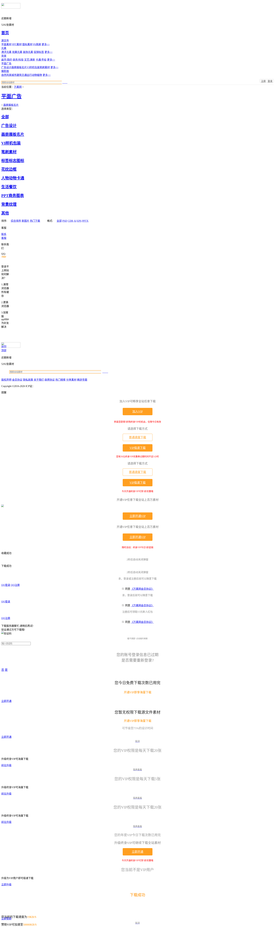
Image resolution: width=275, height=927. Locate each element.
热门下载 (35, 220)
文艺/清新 (29, 59)
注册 (263, 81)
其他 (5, 213)
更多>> (46, 44)
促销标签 (39, 52)
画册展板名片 (19, 67)
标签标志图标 (12, 161)
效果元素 (17, 52)
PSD (64, 220)
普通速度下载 (137, 437)
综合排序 (16, 220)
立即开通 (6, 701)
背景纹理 (9, 204)
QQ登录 (5, 585)
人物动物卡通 (12, 178)
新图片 (25, 220)
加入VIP (137, 411)
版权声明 (6, 379)
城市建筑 (16, 75)
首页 (5, 33)
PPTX (85, 220)
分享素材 (71, 379)
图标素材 (27, 44)
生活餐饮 (9, 187)
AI (75, 220)
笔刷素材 (45, 67)
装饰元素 (28, 52)
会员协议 (17, 379)
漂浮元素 (6, 52)
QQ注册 (15, 585)
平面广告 (6, 63)
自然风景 (6, 75)
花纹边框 (9, 169)
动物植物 (37, 75)
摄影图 (5, 71)
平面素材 (6, 44)
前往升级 (6, 765)
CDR (70, 220)
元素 (3, 48)
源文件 (5, 40)
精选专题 (82, 379)
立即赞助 (6, 918)
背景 (3, 56)
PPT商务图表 (12, 195)
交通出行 (27, 75)
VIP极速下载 (138, 447)
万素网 (18, 87)
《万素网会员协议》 (142, 589)
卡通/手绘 (41, 59)
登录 (270, 81)
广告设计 (6, 67)
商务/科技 (18, 59)
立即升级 (6, 884)
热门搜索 (60, 379)
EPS (79, 220)
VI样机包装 (33, 67)
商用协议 (50, 379)
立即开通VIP (138, 516)
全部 (5, 117)
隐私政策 (28, 379)
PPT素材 (17, 44)
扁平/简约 (6, 59)
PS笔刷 (37, 44)
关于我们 (39, 379)
